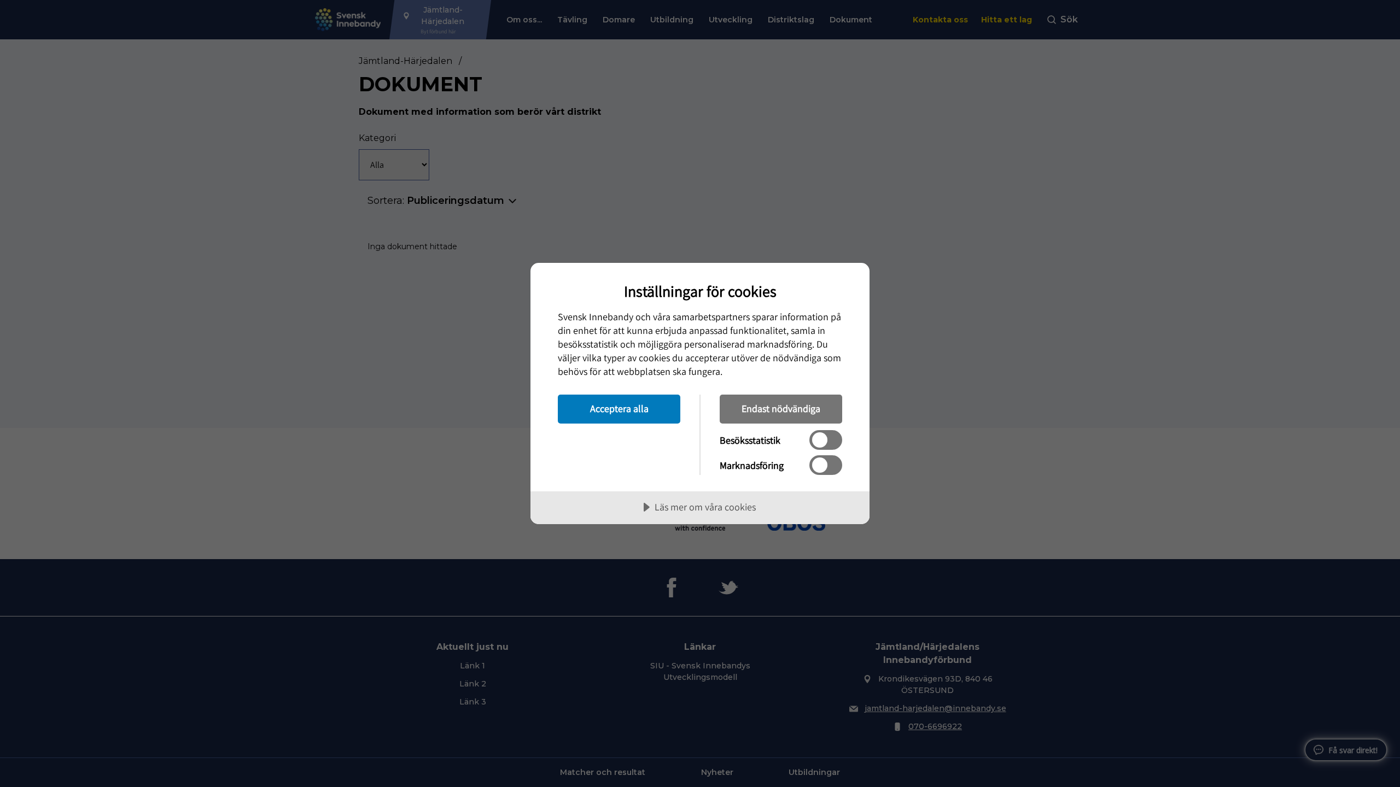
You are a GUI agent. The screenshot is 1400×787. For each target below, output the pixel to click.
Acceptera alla (619, 408)
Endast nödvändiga (781, 408)
